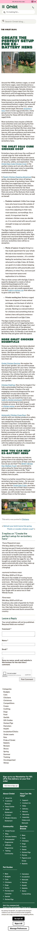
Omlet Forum (10, 831)
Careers (8, 815)
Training (6, 757)
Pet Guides (8, 867)
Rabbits (6, 743)
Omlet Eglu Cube (20, 485)
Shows (6, 749)
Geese (24, 849)
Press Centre (9, 806)
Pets (5, 737)
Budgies (6, 692)
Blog (6, 834)
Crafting (6, 709)
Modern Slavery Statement (11, 819)
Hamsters (7, 726)
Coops (6, 706)
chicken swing (8, 406)
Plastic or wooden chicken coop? (20, 529)
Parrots (24, 855)
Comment (6, 629)
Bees (23, 835)
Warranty (25, 814)
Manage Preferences (18, 928)
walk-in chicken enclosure (11, 400)
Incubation (26, 877)
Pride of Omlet (9, 740)
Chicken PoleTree (8, 385)
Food (5, 715)
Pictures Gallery (11, 836)
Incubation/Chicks (10, 732)
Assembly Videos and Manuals (26, 820)
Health (6, 729)
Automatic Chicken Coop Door (13, 415)
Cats (5, 695)
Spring (6, 752)
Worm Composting (26, 892)
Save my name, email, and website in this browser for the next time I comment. (17, 662)
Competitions (8, 703)
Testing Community (9, 852)
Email (5, 649)
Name (5, 641)
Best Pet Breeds (23, 827)
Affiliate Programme (9, 846)
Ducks (24, 846)
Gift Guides (8, 720)
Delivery (25, 809)
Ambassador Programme (10, 840)
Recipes (6, 746)
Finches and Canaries (9, 892)
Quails (24, 885)
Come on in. (26, 907)
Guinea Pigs (8, 723)
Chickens (25, 519)
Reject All (18, 924)
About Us (8, 798)
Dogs (5, 712)
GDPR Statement (8, 810)
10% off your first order (18, 1)
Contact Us (26, 803)
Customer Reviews (8, 802)
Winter (6, 763)
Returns (25, 811)
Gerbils (6, 717)
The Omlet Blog (9, 30)
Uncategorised (9, 760)
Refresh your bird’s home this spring (18, 526)
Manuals (25, 879)
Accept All (18, 919)
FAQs (24, 806)
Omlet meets (8, 734)
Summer (6, 754)
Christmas (7, 700)
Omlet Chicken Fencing (10, 363)
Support (25, 800)
